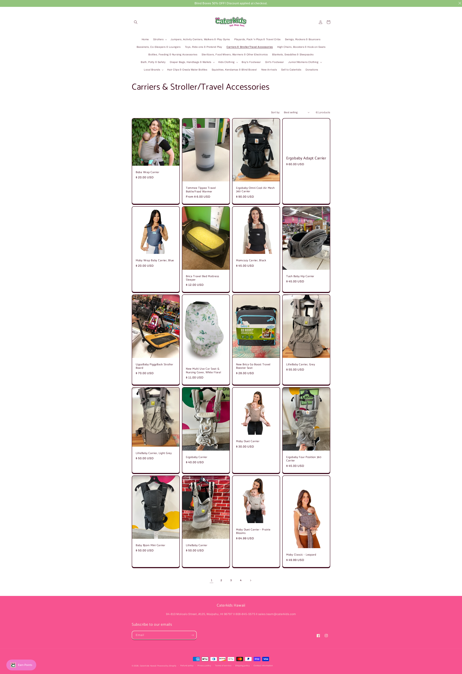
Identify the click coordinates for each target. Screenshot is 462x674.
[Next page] (250, 580)
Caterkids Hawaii (148, 666)
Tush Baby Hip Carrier (300, 276)
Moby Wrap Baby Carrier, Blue (155, 260)
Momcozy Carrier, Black (251, 260)
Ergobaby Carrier (196, 457)
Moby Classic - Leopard (301, 554)
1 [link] (211, 580)
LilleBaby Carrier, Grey (300, 364)
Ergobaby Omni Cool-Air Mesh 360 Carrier (255, 189)
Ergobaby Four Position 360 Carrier (303, 458)
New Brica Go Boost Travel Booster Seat (253, 366)
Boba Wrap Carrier (147, 172)
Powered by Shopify (167, 666)
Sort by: (275, 112)
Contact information (263, 665)
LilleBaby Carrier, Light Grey (154, 453)
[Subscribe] (192, 635)
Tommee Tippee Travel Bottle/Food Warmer (201, 189)
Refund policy (187, 665)
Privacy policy (204, 665)
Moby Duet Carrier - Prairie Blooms (253, 531)
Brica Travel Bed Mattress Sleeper (202, 278)
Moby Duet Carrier (247, 441)
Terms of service (223, 665)
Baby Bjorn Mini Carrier (150, 545)
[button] (136, 22)
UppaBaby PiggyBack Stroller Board (154, 366)
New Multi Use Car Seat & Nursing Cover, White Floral (203, 370)
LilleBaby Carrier (196, 545)
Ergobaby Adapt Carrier (306, 158)
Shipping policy (242, 665)
